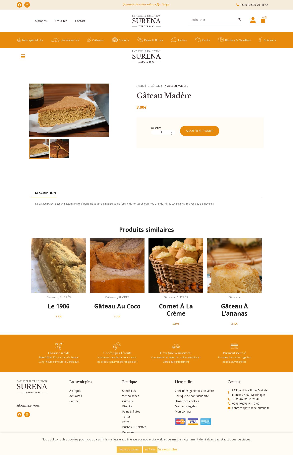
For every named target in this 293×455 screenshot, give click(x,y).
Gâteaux (98, 40)
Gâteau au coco (117, 306)
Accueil (141, 86)
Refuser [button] (150, 449)
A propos (41, 21)
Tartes (182, 40)
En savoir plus (167, 449)
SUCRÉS (65, 297)
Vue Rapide (81, 288)
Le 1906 (59, 306)
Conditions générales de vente (194, 391)
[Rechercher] (239, 19)
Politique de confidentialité (192, 396)
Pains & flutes (153, 40)
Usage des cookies (187, 401)
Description (45, 193)
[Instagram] (27, 5)
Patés (206, 40)
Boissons (270, 40)
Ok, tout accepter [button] (129, 449)
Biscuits (124, 40)
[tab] (45, 193)
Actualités (61, 21)
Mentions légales (186, 406)
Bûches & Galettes (238, 40)
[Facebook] (19, 5)
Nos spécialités (32, 40)
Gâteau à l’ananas (234, 309)
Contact (80, 21)
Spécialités (129, 391)
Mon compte (183, 411)
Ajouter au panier (199, 131)
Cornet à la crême (176, 309)
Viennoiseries (70, 40)
